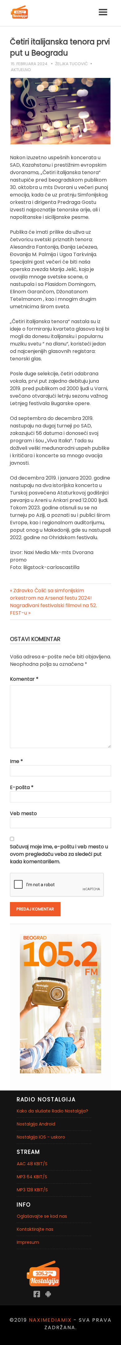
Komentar (24, 679)
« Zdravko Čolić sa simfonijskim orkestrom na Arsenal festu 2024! (51, 594)
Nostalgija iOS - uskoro (41, 1137)
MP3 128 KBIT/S (32, 1190)
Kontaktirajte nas (35, 1229)
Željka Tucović (71, 64)
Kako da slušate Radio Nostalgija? (52, 1111)
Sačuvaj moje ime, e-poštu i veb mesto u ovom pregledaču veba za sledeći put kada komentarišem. (59, 854)
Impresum (28, 1242)
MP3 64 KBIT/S (32, 1177)
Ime (16, 761)
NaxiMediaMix (50, 1320)
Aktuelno (21, 70)
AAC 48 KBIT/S (32, 1164)
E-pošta (22, 787)
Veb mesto (23, 813)
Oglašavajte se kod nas (42, 1216)
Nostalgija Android (36, 1124)
